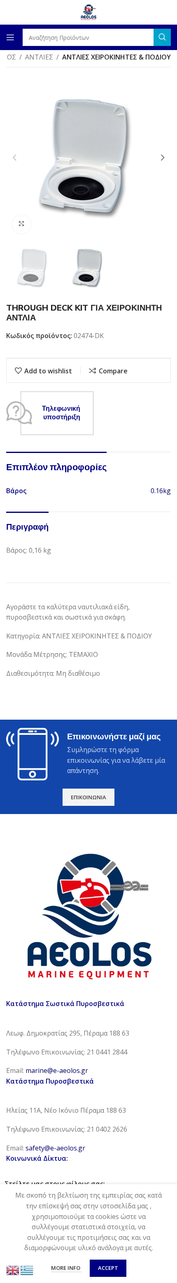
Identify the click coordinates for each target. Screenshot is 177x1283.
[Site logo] (88, 11)
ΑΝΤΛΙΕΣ (39, 57)
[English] (13, 1269)
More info (66, 1268)
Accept (108, 1268)
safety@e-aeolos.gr (55, 1148)
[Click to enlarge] (21, 224)
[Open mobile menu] (10, 37)
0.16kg (161, 490)
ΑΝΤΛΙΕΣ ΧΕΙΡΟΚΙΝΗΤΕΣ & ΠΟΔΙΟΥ (116, 57)
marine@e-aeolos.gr (57, 1070)
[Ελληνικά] (27, 1269)
